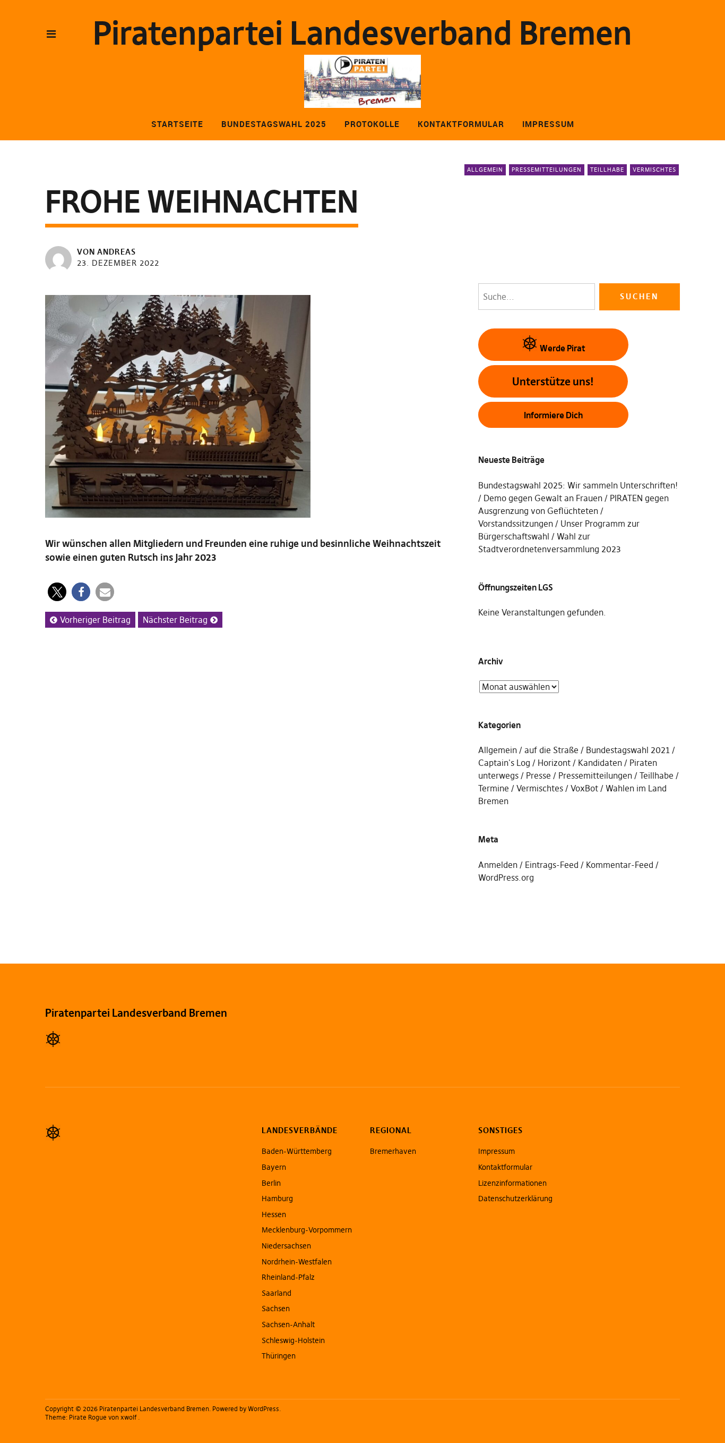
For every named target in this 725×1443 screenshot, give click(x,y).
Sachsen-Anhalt (288, 1324)
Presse (538, 775)
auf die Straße (551, 750)
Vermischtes (654, 169)
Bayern (274, 1167)
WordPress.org (506, 877)
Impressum (548, 124)
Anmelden (497, 864)
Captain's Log (504, 762)
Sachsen (276, 1308)
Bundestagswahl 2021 (628, 750)
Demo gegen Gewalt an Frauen (543, 498)
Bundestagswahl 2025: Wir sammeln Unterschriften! (578, 485)
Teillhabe (607, 169)
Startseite (177, 124)
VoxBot (584, 788)
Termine (493, 788)
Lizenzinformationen (512, 1183)
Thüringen (279, 1356)
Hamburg (277, 1198)
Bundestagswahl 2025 (273, 124)
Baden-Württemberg (297, 1151)
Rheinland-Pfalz (288, 1277)
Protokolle (372, 124)
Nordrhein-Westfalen (297, 1262)
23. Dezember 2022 (118, 263)
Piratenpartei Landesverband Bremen (362, 33)
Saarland (276, 1293)
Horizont (554, 762)
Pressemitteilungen (547, 169)
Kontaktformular (461, 124)
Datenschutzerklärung (515, 1198)
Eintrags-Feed (552, 864)
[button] (57, 592)
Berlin (271, 1183)
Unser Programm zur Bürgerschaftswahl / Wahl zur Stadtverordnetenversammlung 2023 (559, 536)
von (106, 252)
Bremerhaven (393, 1151)
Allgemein (485, 169)
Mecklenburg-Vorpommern (307, 1230)
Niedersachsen (286, 1246)
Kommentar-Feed (619, 864)
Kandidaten (600, 762)
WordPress (263, 1409)
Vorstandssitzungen (515, 523)
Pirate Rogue (88, 1417)
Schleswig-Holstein (293, 1340)
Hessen (274, 1214)
